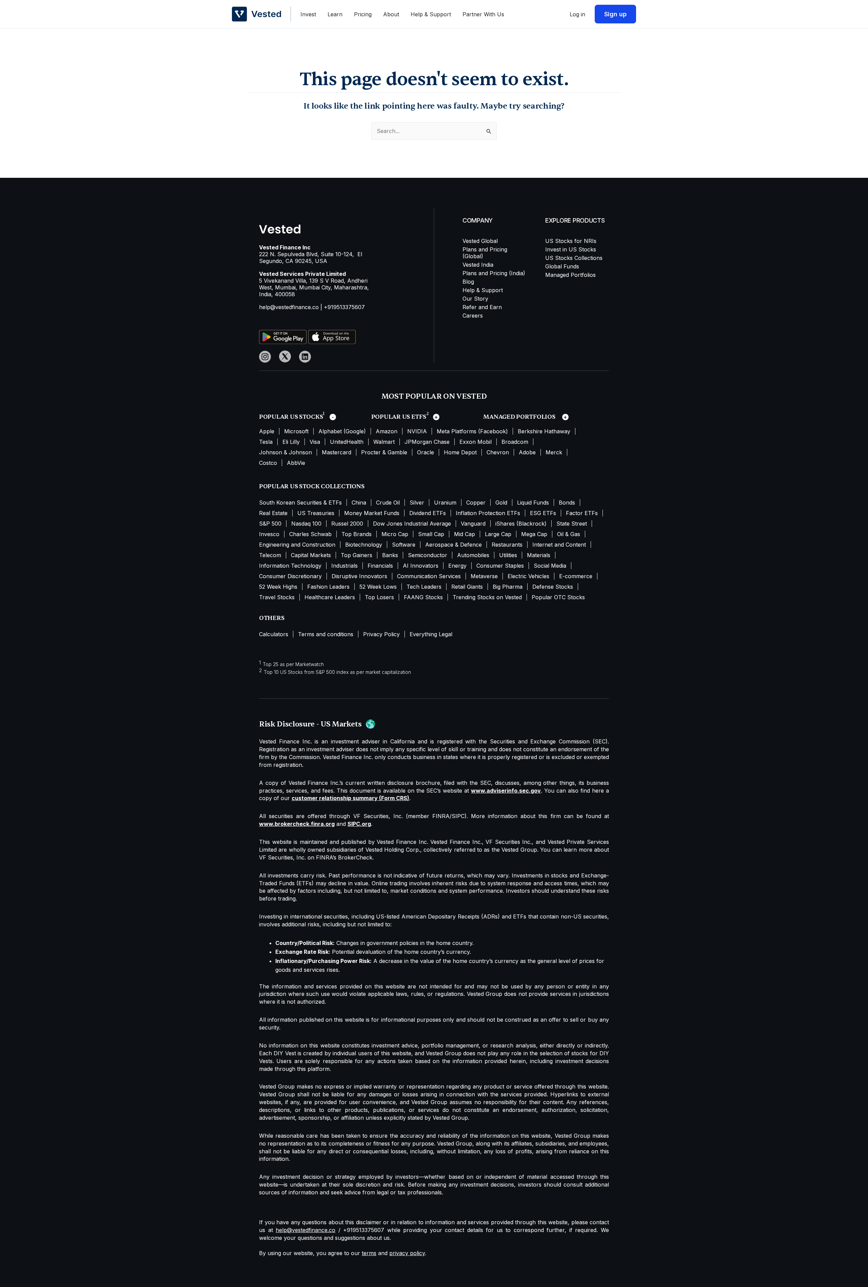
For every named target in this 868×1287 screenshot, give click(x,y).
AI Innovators (420, 565)
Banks (390, 555)
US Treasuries (315, 513)
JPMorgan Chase (427, 441)
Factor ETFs (582, 513)
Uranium (445, 502)
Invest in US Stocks (570, 249)
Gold (501, 502)
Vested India (477, 264)
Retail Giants (467, 586)
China (359, 502)
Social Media (550, 565)
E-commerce (575, 576)
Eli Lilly (291, 441)
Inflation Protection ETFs (488, 513)
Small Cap (431, 534)
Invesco (269, 534)
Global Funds (562, 266)
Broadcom (514, 441)
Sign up (615, 14)
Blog (468, 281)
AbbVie (296, 462)
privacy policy (407, 1253)
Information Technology (290, 565)
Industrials (344, 565)
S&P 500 (270, 523)
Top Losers (379, 597)
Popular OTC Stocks (558, 597)
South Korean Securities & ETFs (300, 502)
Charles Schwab (310, 534)
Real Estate (273, 513)
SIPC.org (359, 823)
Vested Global (480, 241)
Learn (335, 14)
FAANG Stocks (423, 597)
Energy (457, 565)
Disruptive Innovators (359, 576)
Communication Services (429, 576)
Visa (315, 441)
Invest (308, 14)
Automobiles (473, 555)
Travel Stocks (277, 597)
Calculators (273, 634)
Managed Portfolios (570, 274)
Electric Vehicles (528, 576)
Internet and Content (559, 544)
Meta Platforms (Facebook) (472, 431)
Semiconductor (427, 555)
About (391, 14)
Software (403, 544)
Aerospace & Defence (453, 544)
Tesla (266, 441)
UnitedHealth (346, 441)
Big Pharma (507, 586)
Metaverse (484, 576)
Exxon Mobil (475, 441)
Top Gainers (356, 555)
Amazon (386, 431)
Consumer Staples (500, 565)
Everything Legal (431, 634)
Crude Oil (388, 502)
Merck (554, 452)
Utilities (508, 555)
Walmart (384, 441)
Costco (268, 462)
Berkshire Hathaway (544, 431)
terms (369, 1253)
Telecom (270, 555)
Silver (417, 502)
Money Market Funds (371, 513)
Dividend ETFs (427, 513)
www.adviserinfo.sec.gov (506, 790)
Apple (266, 431)
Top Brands (356, 534)
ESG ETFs (543, 513)
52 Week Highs (278, 586)
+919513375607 (344, 307)
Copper (476, 502)
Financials (380, 565)
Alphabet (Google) (342, 431)
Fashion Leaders (328, 586)
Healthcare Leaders (329, 597)
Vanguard (473, 523)
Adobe (527, 452)
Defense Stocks (552, 586)
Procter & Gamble (384, 452)
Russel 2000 (347, 523)
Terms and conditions (325, 634)
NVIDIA (417, 431)
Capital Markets (311, 555)
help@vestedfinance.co (289, 307)
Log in (577, 14)
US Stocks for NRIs (570, 241)
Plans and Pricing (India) (493, 273)
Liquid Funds (533, 502)
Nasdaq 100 (306, 523)
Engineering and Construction (297, 544)
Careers (472, 315)
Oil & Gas (568, 534)
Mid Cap (464, 534)
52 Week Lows (378, 586)
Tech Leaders (424, 586)
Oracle (425, 452)
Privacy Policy (381, 634)
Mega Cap (534, 534)
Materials (538, 555)
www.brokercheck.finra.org (297, 823)
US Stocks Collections (574, 257)
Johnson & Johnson (285, 452)
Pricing (363, 14)
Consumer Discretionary (290, 576)
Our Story (475, 298)
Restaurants (507, 544)
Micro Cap (394, 534)
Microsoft (296, 431)
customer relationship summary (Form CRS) (350, 798)
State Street (571, 523)
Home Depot (460, 452)
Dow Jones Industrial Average (412, 523)
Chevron (498, 452)
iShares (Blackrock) (521, 523)
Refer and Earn (482, 307)
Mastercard (336, 452)
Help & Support (431, 14)
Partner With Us (483, 14)
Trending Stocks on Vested (487, 597)
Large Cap (498, 534)
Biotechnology (363, 544)
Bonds (567, 502)
